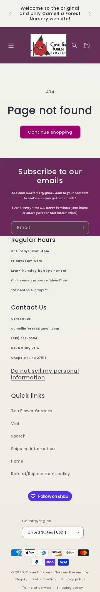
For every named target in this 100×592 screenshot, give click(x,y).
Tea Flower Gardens (31, 411)
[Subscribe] (82, 227)
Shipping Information (33, 448)
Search (18, 436)
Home (17, 461)
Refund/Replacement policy (40, 473)
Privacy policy (73, 579)
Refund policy (44, 579)
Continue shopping (50, 132)
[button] (11, 45)
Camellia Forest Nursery (47, 572)
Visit (15, 423)
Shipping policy (69, 587)
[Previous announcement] (10, 13)
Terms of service (36, 587)
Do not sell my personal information (45, 374)
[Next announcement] (90, 13)
